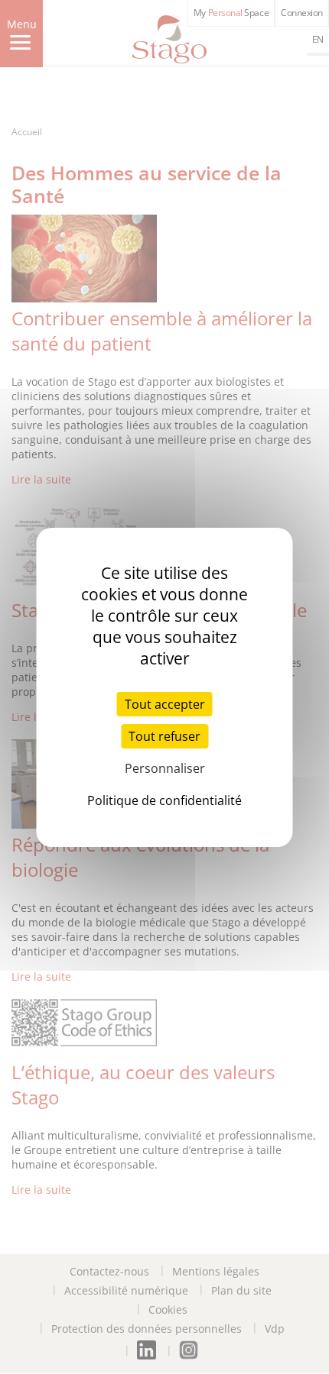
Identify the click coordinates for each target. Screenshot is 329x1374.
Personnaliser (165, 768)
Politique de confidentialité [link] (164, 800)
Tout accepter (165, 704)
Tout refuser (164, 736)
